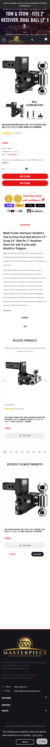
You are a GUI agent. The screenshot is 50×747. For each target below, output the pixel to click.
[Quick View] (5, 373)
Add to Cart (25, 176)
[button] (4, 380)
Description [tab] (25, 224)
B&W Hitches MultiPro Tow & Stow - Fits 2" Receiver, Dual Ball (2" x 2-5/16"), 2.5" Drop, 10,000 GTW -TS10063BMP (25, 530)
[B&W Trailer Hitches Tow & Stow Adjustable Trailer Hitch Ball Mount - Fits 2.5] (25, 380)
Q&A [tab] (25, 326)
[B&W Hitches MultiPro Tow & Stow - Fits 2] (15, 110)
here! (34, 675)
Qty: (3, 169)
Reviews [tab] (25, 317)
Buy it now (25, 183)
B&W (10, 148)
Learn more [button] (37, 735)
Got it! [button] (25, 742)
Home (25, 32)
